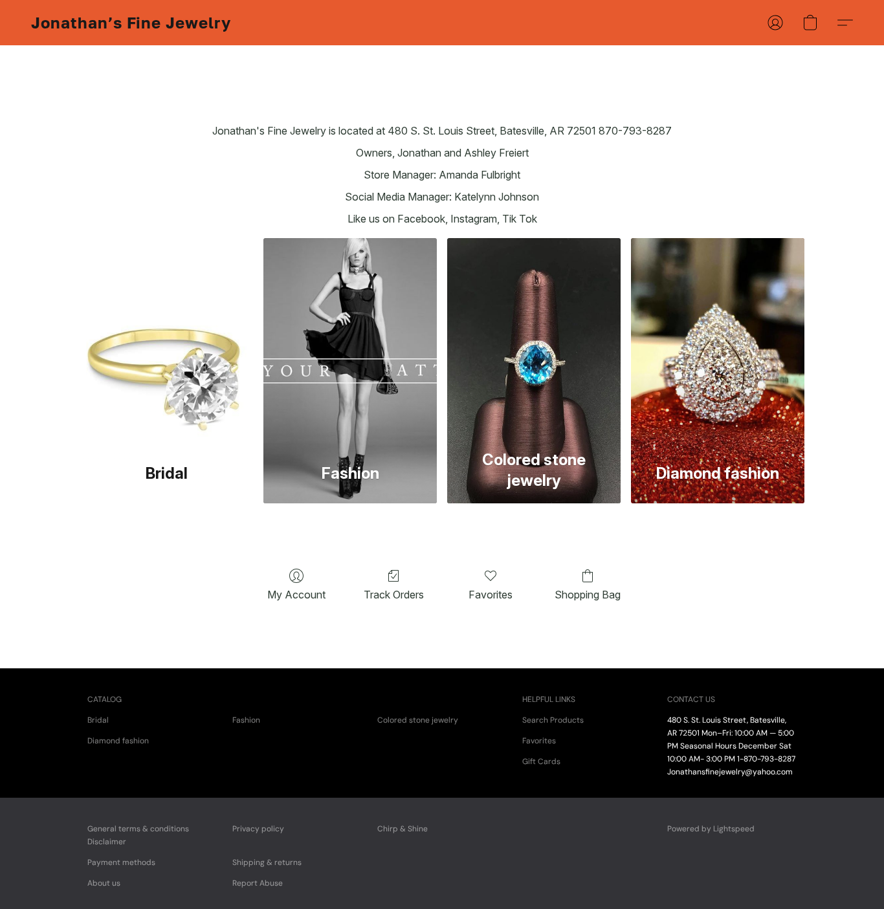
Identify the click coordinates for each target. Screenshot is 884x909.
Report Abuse (257, 883)
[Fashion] (350, 340)
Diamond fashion (118, 741)
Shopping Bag (588, 594)
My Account (296, 594)
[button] (131, 22)
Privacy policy (258, 829)
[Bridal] (166, 340)
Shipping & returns (267, 862)
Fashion (246, 720)
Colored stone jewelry (417, 720)
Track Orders (394, 594)
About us (103, 883)
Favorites (491, 594)
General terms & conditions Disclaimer (138, 835)
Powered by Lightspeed (711, 829)
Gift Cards (541, 761)
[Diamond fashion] (717, 340)
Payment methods (121, 862)
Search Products (553, 720)
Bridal (98, 720)
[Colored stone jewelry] (534, 340)
